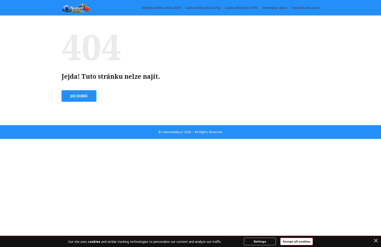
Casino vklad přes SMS (241, 8)
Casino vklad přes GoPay (203, 8)
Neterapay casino (274, 8)
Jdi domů (79, 96)
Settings (260, 241)
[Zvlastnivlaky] (77, 7)
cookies (94, 241)
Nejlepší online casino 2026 (161, 8)
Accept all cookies (296, 241)
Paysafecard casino (305, 8)
